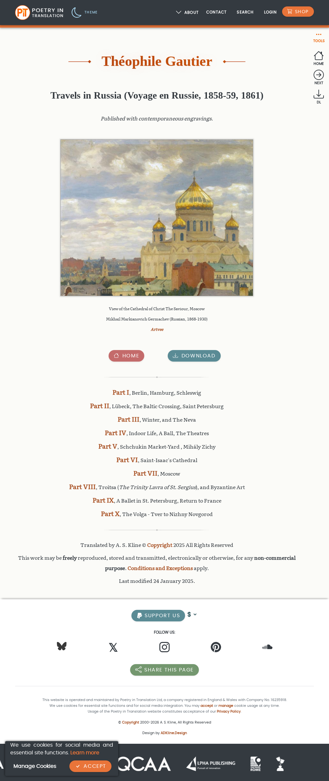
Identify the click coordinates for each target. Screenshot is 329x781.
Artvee (157, 329)
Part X (110, 514)
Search (245, 12)
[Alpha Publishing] (176, 763)
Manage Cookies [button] (34, 766)
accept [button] (206, 705)
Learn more (84, 752)
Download (199, 355)
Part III (128, 419)
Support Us (161, 615)
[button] (85, 12)
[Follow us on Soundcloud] (267, 649)
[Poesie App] (243, 763)
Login (270, 12)
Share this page (169, 669)
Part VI (127, 460)
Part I (120, 392)
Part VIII (82, 487)
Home (130, 355)
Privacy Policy (229, 711)
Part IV (115, 433)
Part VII (145, 473)
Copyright (159, 545)
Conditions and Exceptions (160, 568)
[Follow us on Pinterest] (216, 649)
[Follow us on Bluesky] (62, 646)
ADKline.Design (174, 733)
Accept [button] (95, 766)
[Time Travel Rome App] (221, 763)
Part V (107, 446)
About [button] (191, 12)
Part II (99, 406)
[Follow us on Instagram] (164, 649)
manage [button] (225, 705)
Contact (216, 12)
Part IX (103, 500)
